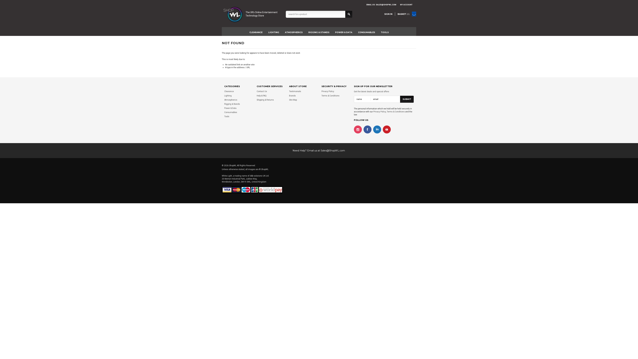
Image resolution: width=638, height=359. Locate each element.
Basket (404, 14)
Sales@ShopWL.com (333, 150)
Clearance (256, 32)
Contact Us (262, 91)
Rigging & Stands (318, 32)
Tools (385, 32)
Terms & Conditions (330, 96)
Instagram (358, 129)
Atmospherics (294, 32)
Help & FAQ (261, 96)
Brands (292, 96)
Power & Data (343, 32)
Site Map (293, 100)
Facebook (368, 129)
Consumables (366, 32)
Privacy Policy (327, 91)
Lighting (273, 32)
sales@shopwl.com (386, 5)
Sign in (388, 14)
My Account (406, 5)
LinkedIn (377, 129)
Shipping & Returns (265, 100)
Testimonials (295, 91)
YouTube (387, 129)
